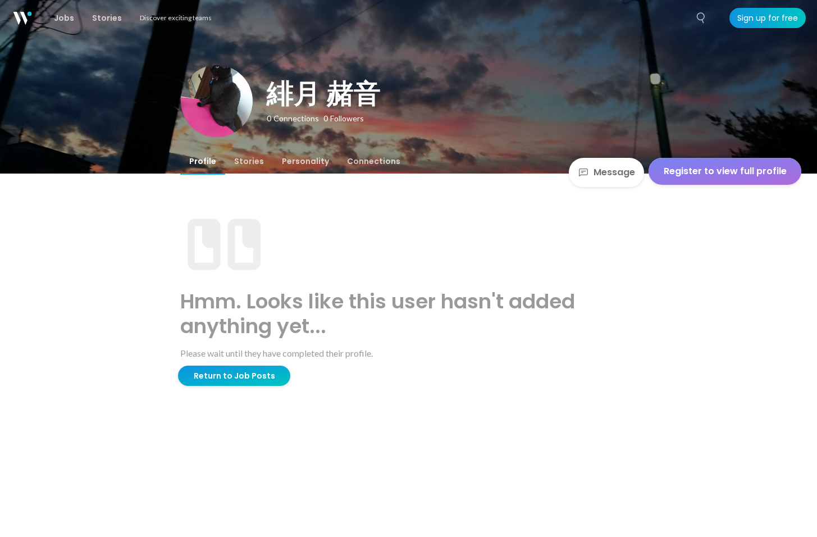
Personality (305, 161)
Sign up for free (767, 18)
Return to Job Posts (234, 375)
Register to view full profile (725, 171)
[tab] (202, 161)
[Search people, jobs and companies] (701, 18)
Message (614, 172)
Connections (373, 161)
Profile (202, 161)
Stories (249, 161)
